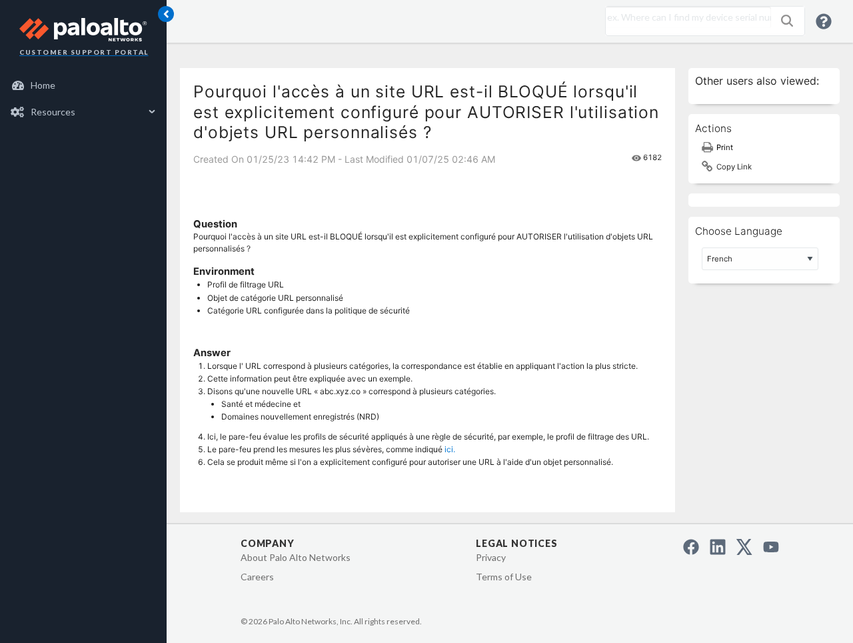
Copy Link (734, 166)
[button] (787, 21)
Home (43, 85)
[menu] (83, 98)
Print (724, 147)
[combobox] (685, 17)
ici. (449, 449)
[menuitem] (83, 85)
